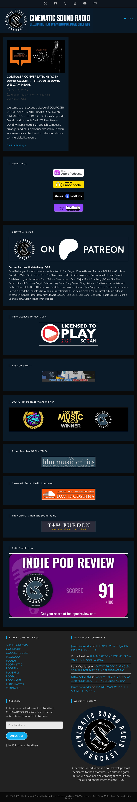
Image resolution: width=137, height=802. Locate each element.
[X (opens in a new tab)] (45, 3)
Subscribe (17, 735)
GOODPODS (13, 648)
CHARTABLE (13, 688)
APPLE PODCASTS (17, 645)
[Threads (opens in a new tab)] (65, 3)
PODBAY (11, 660)
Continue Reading (16, 145)
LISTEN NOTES (15, 684)
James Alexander (81, 646)
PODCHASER (13, 680)
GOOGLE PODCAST (18, 652)
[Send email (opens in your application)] (93, 3)
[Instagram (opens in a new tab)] (75, 3)
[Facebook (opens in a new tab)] (55, 3)
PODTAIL (11, 676)
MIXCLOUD (13, 656)
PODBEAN (12, 668)
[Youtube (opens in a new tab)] (85, 3)
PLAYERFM (12, 672)
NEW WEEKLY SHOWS (23, 95)
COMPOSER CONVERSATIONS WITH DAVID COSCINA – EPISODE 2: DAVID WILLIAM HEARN (33, 81)
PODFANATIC (14, 664)
